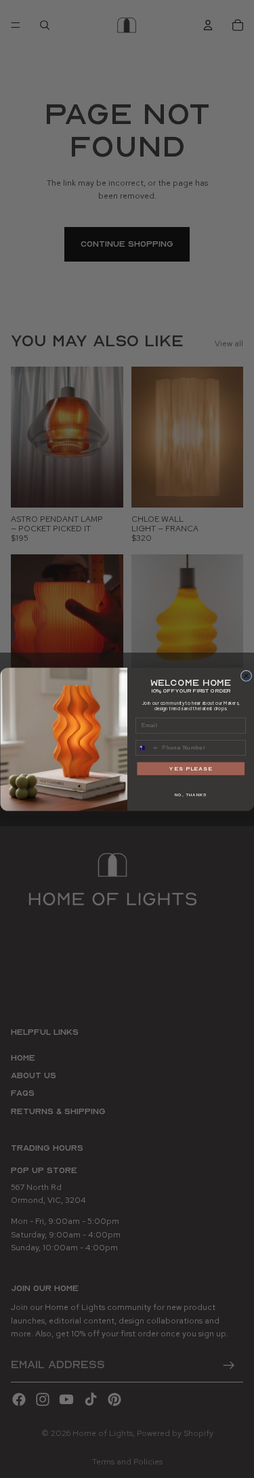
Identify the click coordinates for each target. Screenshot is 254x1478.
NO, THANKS (190, 794)
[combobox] (146, 747)
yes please (190, 768)
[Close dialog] (246, 675)
